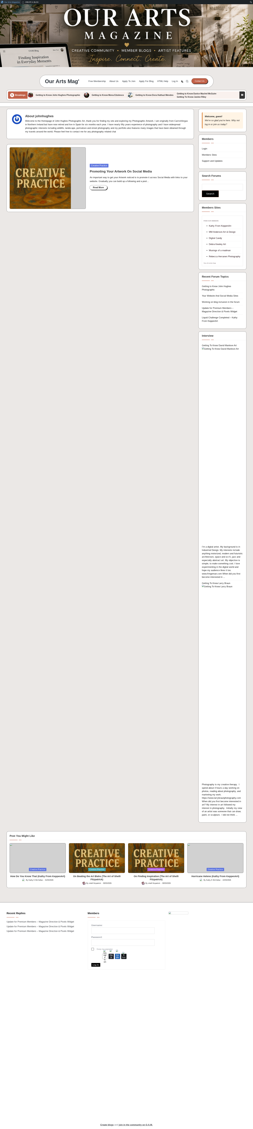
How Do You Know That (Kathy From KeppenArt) (37, 876)
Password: (96, 937)
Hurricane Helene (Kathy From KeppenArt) (215, 876)
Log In (96, 965)
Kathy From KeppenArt (220, 226)
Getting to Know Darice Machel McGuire (196, 94)
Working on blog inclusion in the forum (221, 302)
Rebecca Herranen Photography (224, 256)
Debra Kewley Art (217, 244)
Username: (97, 925)
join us (216, 124)
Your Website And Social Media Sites (220, 296)
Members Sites (209, 155)
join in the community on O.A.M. (136, 1125)
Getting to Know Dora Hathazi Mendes (154, 95)
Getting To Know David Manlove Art (219, 345)
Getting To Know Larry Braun (216, 583)
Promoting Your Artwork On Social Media (121, 171)
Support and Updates (212, 161)
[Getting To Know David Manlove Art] (222, 446)
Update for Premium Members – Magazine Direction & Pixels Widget (40, 921)
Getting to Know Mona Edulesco (108, 95)
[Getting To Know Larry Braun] (222, 684)
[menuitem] (10, 2)
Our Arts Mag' (62, 81)
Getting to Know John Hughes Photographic (58, 95)
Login (204, 148)
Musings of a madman (220, 250)
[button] (199, 81)
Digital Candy (215, 238)
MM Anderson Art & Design (222, 232)
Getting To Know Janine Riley (191, 97)
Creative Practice (99, 165)
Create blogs (107, 1125)
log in (207, 124)
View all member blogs (210, 263)
